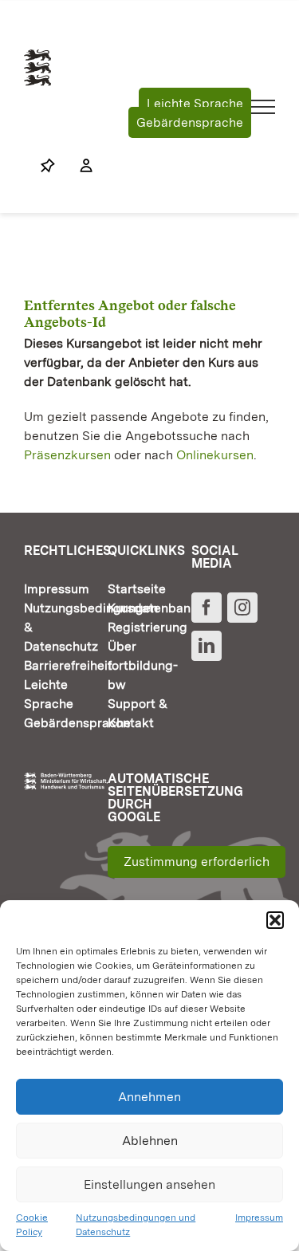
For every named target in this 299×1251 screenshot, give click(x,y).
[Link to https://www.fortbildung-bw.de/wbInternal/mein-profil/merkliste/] (48, 166)
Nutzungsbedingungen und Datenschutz (135, 1224)
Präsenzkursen (67, 454)
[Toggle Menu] (263, 107)
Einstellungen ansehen (149, 1184)
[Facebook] (206, 607)
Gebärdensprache (189, 122)
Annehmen (149, 1096)
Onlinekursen (215, 454)
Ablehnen (150, 1140)
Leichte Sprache (195, 103)
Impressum (259, 1217)
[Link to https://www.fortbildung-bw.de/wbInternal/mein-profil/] (78, 166)
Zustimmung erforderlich (196, 861)
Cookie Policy (32, 1224)
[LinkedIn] (206, 646)
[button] (275, 920)
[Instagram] (242, 607)
